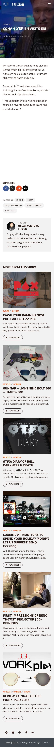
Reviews (27, 692)
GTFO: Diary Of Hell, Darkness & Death (19, 463)
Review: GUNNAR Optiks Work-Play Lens (22, 697)
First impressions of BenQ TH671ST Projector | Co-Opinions (25, 619)
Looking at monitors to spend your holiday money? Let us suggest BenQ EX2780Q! (26, 540)
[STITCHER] (32, 732)
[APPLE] (13, 732)
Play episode (14, 337)
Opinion (6, 24)
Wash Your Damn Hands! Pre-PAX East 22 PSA (23, 317)
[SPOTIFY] (6, 732)
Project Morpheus (13, 205)
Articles (7, 384)
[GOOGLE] (19, 732)
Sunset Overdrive (34, 205)
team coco (10, 210)
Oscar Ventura (11, 36)
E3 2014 (19, 200)
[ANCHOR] (26, 732)
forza (30, 200)
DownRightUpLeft (12, 742)
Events (6, 311)
